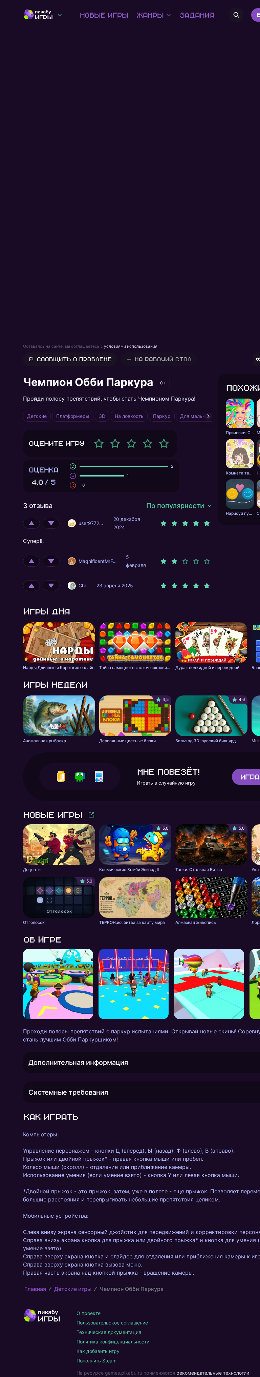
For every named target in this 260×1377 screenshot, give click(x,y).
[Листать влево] (23, 984)
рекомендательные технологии (212, 1373)
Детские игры (72, 1288)
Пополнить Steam (96, 1360)
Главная (35, 1288)
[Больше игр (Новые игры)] (91, 814)
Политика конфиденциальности (113, 1341)
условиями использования (130, 346)
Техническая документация (109, 1332)
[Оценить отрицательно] (51, 523)
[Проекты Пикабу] (60, 15)
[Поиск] (236, 15)
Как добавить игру (98, 1351)
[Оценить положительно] (31, 523)
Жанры (149, 15)
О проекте (89, 1313)
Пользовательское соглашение (112, 1322)
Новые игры (104, 15)
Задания (196, 15)
